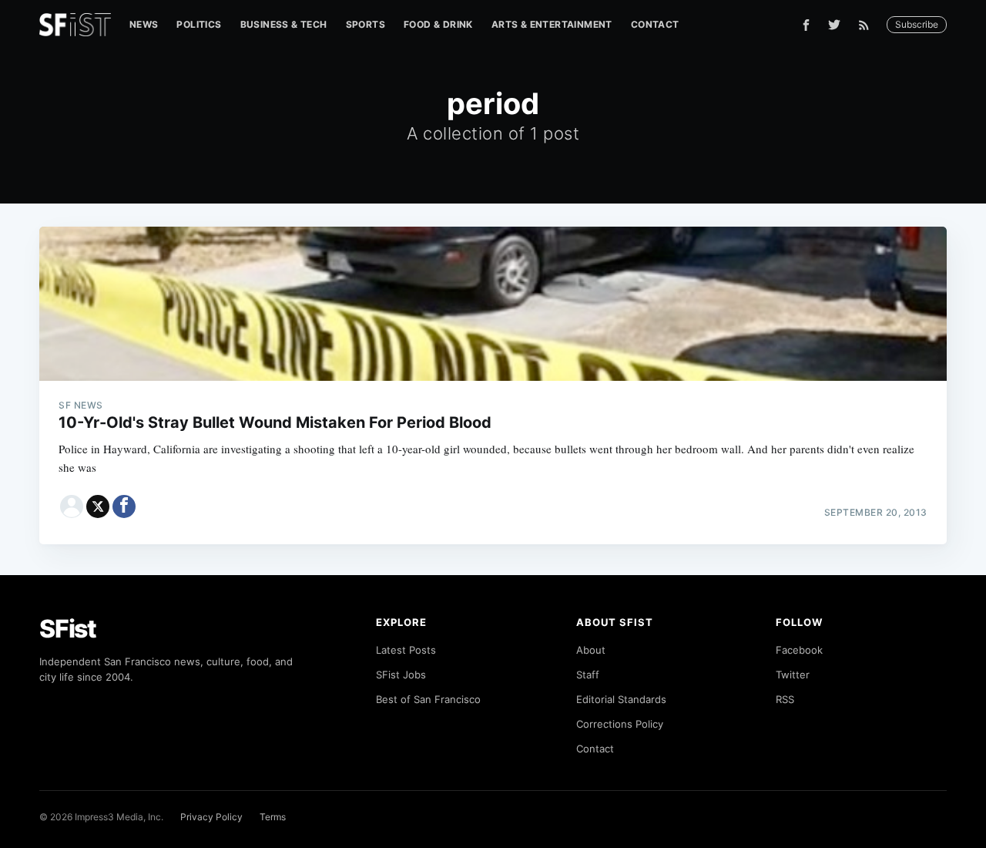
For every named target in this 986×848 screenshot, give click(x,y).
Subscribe (916, 24)
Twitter (793, 674)
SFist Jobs (401, 674)
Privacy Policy (211, 817)
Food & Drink (438, 24)
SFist (67, 629)
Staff (587, 674)
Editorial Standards (621, 699)
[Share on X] (98, 506)
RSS (785, 699)
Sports (365, 24)
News (144, 24)
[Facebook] (806, 25)
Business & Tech (283, 24)
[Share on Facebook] (124, 506)
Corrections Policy (619, 724)
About (590, 650)
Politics (198, 24)
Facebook (799, 650)
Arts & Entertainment (551, 24)
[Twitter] (834, 24)
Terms (273, 817)
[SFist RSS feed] (868, 25)
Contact (655, 24)
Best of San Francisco (428, 699)
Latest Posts (406, 650)
